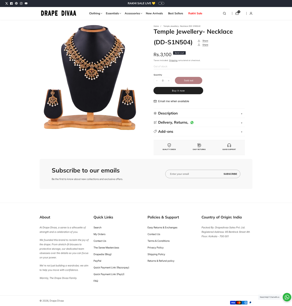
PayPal (97, 260)
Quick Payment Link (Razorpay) (111, 267)
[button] (95, 13)
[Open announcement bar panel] (161, 3)
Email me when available (173, 101)
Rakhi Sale (195, 13)
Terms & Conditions (159, 240)
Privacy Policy (156, 247)
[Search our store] (224, 13)
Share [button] (205, 44)
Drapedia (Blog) (103, 254)
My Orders (99, 234)
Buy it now (178, 90)
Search (97, 227)
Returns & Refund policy (161, 260)
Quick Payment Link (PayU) (109, 274)
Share (205, 40)
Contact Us (100, 240)
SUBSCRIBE (230, 174)
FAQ (96, 280)
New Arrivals (154, 13)
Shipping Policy (156, 254)
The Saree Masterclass (106, 247)
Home (156, 26)
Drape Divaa (57, 300)
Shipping (173, 60)
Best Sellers (175, 13)
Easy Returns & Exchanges (162, 227)
